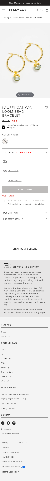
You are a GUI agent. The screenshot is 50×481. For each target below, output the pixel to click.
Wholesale (5, 381)
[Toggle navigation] (4, 10)
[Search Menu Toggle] (37, 10)
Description (10, 213)
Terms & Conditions (10, 452)
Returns (4, 350)
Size (17, 152)
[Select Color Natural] (5, 141)
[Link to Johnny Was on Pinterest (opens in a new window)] (14, 423)
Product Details (13, 219)
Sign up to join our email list (13, 399)
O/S (5, 161)
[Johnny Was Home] (17, 10)
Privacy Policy (8, 457)
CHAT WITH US (15, 180)
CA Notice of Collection (12, 462)
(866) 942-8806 (13, 434)
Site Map (5, 448)
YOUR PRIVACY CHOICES (11, 467)
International (6, 376)
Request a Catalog (8, 404)
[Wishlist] (42, 10)
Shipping (5, 368)
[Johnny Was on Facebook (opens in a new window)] (2, 423)
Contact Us (5, 336)
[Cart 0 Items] (47, 10)
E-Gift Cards (6, 359)
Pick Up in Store (17, 200)
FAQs (3, 363)
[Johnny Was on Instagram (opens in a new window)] (8, 423)
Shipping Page (38, 312)
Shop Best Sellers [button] (25, 249)
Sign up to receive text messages (15, 394)
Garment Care (7, 372)
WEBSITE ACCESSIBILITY (10, 472)
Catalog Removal (8, 409)
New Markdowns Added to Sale (25, 3)
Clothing (5, 18)
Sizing (3, 354)
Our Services (6, 429)
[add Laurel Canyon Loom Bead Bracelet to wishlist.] (46, 107)
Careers (4, 332)
